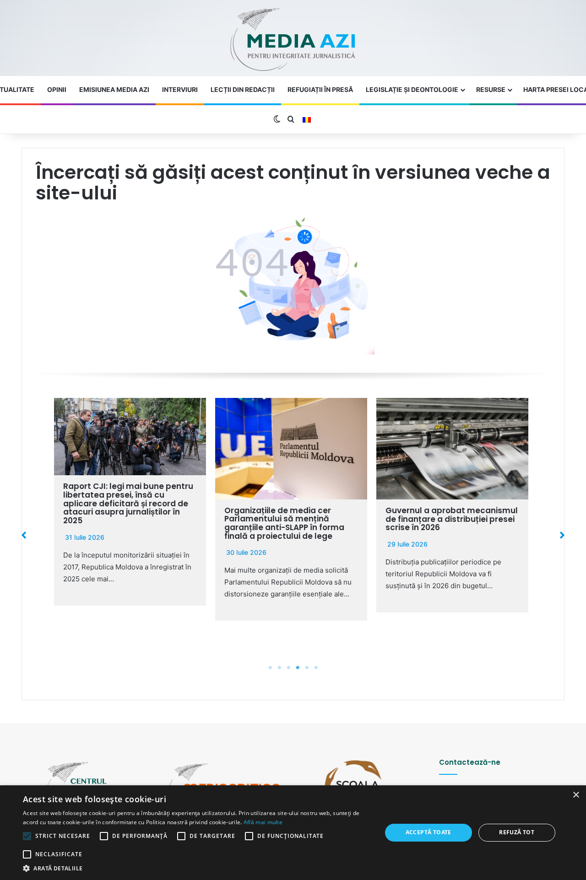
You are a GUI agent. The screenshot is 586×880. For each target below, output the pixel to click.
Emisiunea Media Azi (114, 89)
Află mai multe (263, 822)
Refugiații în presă (320, 89)
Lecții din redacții (243, 89)
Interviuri (180, 89)
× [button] (575, 795)
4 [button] (297, 667)
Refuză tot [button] (516, 832)
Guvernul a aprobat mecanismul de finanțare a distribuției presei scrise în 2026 (451, 519)
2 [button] (279, 667)
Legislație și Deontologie (412, 89)
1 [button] (270, 667)
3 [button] (288, 667)
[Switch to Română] (306, 119)
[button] (24, 535)
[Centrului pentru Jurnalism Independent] (293, 40)
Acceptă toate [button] (428, 832)
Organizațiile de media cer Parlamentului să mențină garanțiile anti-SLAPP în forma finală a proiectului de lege (284, 523)
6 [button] (315, 667)
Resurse (490, 89)
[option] (130, 502)
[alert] (293, 832)
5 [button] (306, 667)
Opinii (56, 89)
